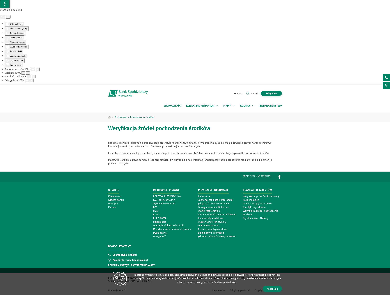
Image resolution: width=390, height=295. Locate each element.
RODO (156, 214)
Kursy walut (204, 196)
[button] (217, 105)
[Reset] (2, 17)
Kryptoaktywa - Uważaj (255, 218)
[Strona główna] (109, 117)
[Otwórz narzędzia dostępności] (5, 4)
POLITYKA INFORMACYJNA (167, 196)
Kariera (112, 207)
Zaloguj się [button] (271, 93)
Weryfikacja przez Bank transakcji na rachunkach (261, 198)
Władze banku (116, 199)
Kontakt (238, 93)
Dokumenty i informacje (211, 232)
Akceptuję (272, 288)
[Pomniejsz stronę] (33, 69)
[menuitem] (172, 105)
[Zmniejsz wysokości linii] (29, 76)
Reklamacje (159, 221)
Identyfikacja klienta (254, 207)
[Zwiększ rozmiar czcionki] (28, 73)
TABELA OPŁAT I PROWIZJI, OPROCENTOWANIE (212, 223)
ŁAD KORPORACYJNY (164, 199)
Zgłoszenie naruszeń (164, 203)
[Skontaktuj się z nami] (386, 77)
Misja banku (114, 196)
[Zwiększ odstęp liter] (32, 80)
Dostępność (159, 236)
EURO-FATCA (159, 218)
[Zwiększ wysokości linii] (34, 76)
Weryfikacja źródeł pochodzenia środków (260, 212)
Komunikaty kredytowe (210, 218)
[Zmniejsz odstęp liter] (27, 80)
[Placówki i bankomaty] (386, 85)
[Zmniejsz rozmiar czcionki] (23, 73)
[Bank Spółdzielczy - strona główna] (128, 93)
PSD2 (156, 210)
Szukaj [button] (254, 93)
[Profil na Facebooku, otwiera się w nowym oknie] (279, 176)
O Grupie (113, 203)
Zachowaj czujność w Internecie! (215, 199)
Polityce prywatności (225, 282)
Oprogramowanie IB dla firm (213, 207)
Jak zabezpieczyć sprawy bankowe (217, 236)
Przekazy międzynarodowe (212, 229)
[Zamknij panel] (8, 17)
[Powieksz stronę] (38, 69)
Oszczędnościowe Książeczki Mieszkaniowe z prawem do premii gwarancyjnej (172, 229)
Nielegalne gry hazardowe (257, 203)
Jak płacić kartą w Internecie (214, 203)
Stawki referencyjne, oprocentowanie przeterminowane (217, 212)
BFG (155, 207)
